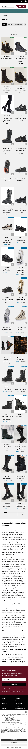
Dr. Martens (7, 56)
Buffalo (21, 115)
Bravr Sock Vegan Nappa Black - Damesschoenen (21, 388)
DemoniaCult (7, 115)
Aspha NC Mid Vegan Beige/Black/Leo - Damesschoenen (21, 329)
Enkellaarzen (5, 659)
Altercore (20, 237)
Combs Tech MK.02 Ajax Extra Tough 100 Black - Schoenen (21, 60)
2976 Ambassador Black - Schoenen (7, 59)
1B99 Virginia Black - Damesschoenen (7, 89)
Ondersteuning (5, 700)
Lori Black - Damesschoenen (7, 269)
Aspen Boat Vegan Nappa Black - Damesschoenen (21, 209)
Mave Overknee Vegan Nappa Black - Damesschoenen (20, 448)
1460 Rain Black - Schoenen (7, 447)
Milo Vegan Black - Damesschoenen (20, 417)
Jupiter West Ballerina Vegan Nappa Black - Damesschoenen (21, 150)
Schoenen (5, 15)
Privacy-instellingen (20, 708)
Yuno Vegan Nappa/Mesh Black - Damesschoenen (7, 300)
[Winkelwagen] (25, 1)
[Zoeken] (12, 6)
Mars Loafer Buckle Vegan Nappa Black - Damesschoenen (21, 180)
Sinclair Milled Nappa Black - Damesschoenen (20, 89)
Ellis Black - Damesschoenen (7, 477)
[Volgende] (22, 514)
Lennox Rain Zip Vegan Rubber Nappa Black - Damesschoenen (7, 418)
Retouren (4, 708)
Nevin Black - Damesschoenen (7, 505)
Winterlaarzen (18, 617)
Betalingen (4, 703)
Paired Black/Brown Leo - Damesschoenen (21, 300)
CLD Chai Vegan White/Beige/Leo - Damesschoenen (21, 270)
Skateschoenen (18, 24)
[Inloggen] (21, 1)
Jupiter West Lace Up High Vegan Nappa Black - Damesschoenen (7, 210)
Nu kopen (19, 11)
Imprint (17, 700)
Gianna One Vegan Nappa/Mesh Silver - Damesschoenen (7, 329)
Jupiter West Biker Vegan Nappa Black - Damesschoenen (7, 150)
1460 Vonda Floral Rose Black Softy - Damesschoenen (7, 359)
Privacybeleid (18, 706)
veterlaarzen (11, 636)
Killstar (21, 474)
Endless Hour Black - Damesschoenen (21, 477)
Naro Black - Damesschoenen (21, 239)
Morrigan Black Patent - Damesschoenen (20, 505)
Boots (4, 24)
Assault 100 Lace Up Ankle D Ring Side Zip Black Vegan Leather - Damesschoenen (7, 119)
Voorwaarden (18, 703)
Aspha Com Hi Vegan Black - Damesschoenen (7, 388)
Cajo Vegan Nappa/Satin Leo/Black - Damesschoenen (7, 180)
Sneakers (10, 24)
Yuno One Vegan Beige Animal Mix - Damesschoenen (7, 240)
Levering (4, 706)
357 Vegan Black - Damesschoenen (20, 358)
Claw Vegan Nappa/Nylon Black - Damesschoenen (21, 117)
